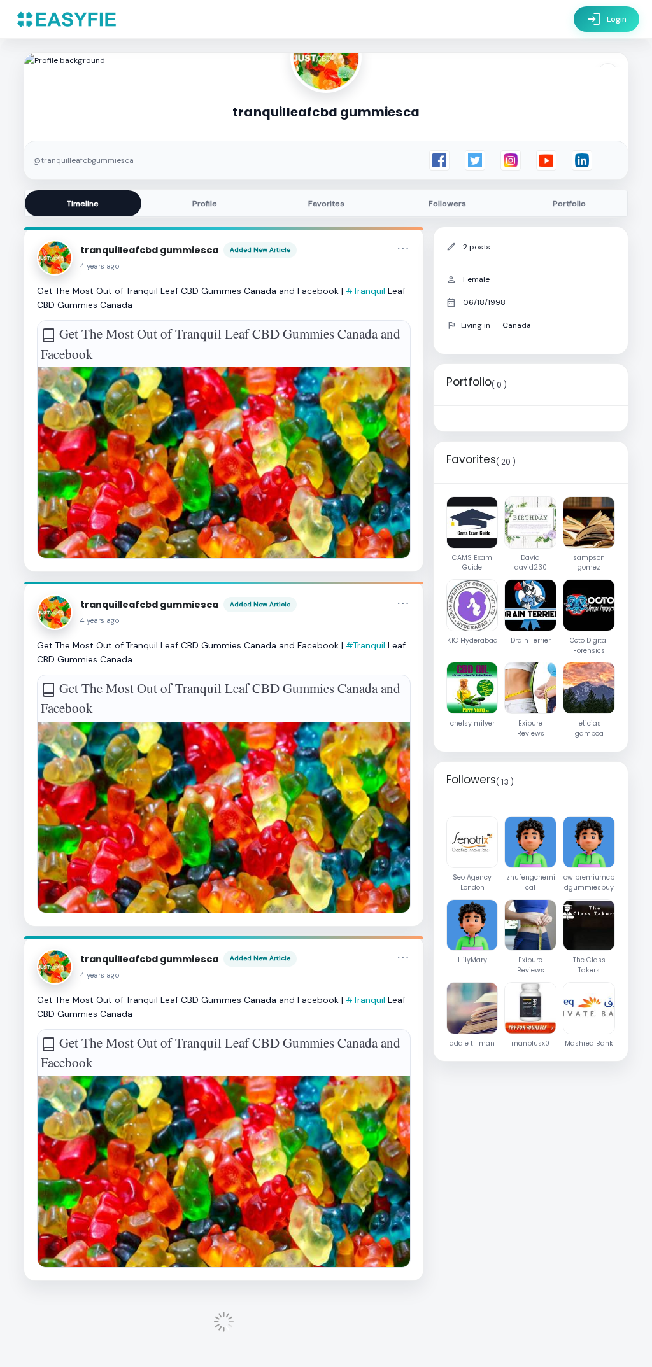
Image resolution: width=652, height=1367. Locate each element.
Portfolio (569, 204)
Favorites (326, 204)
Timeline (83, 204)
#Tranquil (365, 291)
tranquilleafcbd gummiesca (149, 250)
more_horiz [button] (403, 248)
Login (606, 19)
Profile (204, 204)
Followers (447, 204)
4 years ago (100, 266)
